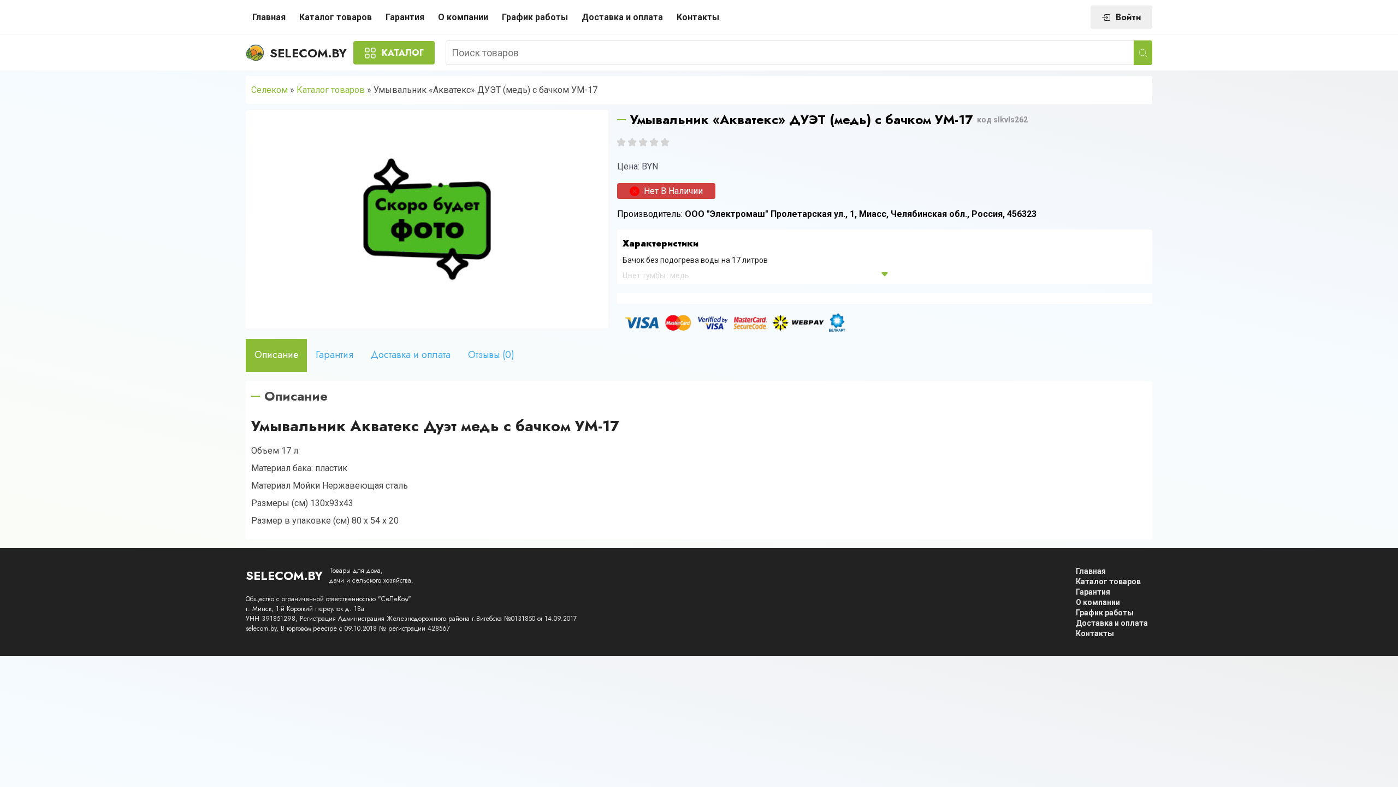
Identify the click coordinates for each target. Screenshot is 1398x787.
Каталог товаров (335, 17)
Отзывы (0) (491, 355)
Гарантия (405, 17)
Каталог (403, 52)
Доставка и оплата (622, 17)
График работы (535, 17)
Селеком (269, 90)
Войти (1128, 17)
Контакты (698, 17)
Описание (276, 355)
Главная (269, 17)
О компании (463, 17)
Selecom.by (308, 53)
